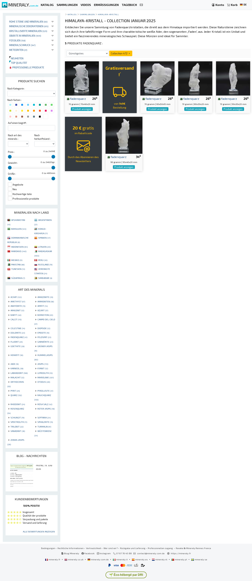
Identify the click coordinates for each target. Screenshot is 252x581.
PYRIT (15, 390)
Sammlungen (87, 14)
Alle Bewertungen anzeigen (39, 531)
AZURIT (42, 310)
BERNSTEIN (45, 315)
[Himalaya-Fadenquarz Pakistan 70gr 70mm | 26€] (82, 78)
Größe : (12, 173)
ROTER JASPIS (46, 408)
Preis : (11, 151)
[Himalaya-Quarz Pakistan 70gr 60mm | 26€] (157, 78)
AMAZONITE (45, 297)
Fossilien (17, 40)
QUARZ (16, 395)
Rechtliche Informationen (71, 548)
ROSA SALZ (44, 404)
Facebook (89, 553)
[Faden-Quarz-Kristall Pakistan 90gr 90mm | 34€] (124, 134)
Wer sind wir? (110, 548)
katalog (72, 14)
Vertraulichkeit (93, 548)
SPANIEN (44, 237)
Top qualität (18, 62)
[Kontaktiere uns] (141, 4)
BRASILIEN (18, 228)
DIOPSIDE (43, 328)
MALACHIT (17, 377)
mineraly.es (141, 559)
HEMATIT (17, 355)
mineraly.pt (181, 559)
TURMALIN (44, 426)
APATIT (42, 306)
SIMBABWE (45, 278)
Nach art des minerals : (15, 137)
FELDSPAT (44, 337)
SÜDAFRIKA (18, 278)
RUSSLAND (45, 264)
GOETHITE (17, 346)
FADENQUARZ (19, 337)
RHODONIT (18, 404)
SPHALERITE (45, 422)
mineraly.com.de (99, 559)
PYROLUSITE (45, 390)
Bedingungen (48, 548)
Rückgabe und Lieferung (132, 548)
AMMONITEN (45, 301)
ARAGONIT (17, 310)
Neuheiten (16, 58)
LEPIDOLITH (45, 373)
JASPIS (42, 364)
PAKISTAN (18, 264)
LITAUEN (44, 246)
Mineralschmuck (22, 45)
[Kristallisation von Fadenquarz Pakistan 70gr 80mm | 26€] (195, 78)
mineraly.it (122, 559)
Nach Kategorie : (16, 88)
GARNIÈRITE (45, 341)
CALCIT (16, 319)
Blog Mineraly (71, 553)
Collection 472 (119, 53)
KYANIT (42, 368)
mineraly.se (200, 559)
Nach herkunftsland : (42, 137)
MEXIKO (16, 260)
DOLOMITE (18, 332)
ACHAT (16, 297)
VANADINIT (18, 431)
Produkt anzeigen (81, 109)
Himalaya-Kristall (108, 14)
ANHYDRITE (18, 306)
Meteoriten (18, 49)
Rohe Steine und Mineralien (28, 21)
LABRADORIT (19, 373)
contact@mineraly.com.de (151, 553)
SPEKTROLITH (19, 422)
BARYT (16, 315)
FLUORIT (17, 341)
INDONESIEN (19, 246)
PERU (42, 260)
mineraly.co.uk (75, 559)
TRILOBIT (17, 426)
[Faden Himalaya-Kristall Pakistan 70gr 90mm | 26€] (233, 78)
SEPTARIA (44, 417)
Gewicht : (13, 162)
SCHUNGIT (17, 417)
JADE (15, 364)
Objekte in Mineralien (25, 35)
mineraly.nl (161, 559)
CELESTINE (18, 328)
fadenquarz (77, 98)
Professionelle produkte (28, 67)
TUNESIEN (18, 269)
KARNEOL (17, 368)
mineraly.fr (54, 559)
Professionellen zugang (160, 548)
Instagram (105, 553)
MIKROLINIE (45, 377)
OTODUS (43, 381)
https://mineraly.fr (181, 553)
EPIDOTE (43, 332)
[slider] (10, 157)
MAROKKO (18, 251)
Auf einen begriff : (17, 122)
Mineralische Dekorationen (29, 26)
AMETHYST (18, 301)
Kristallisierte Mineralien (28, 31)
